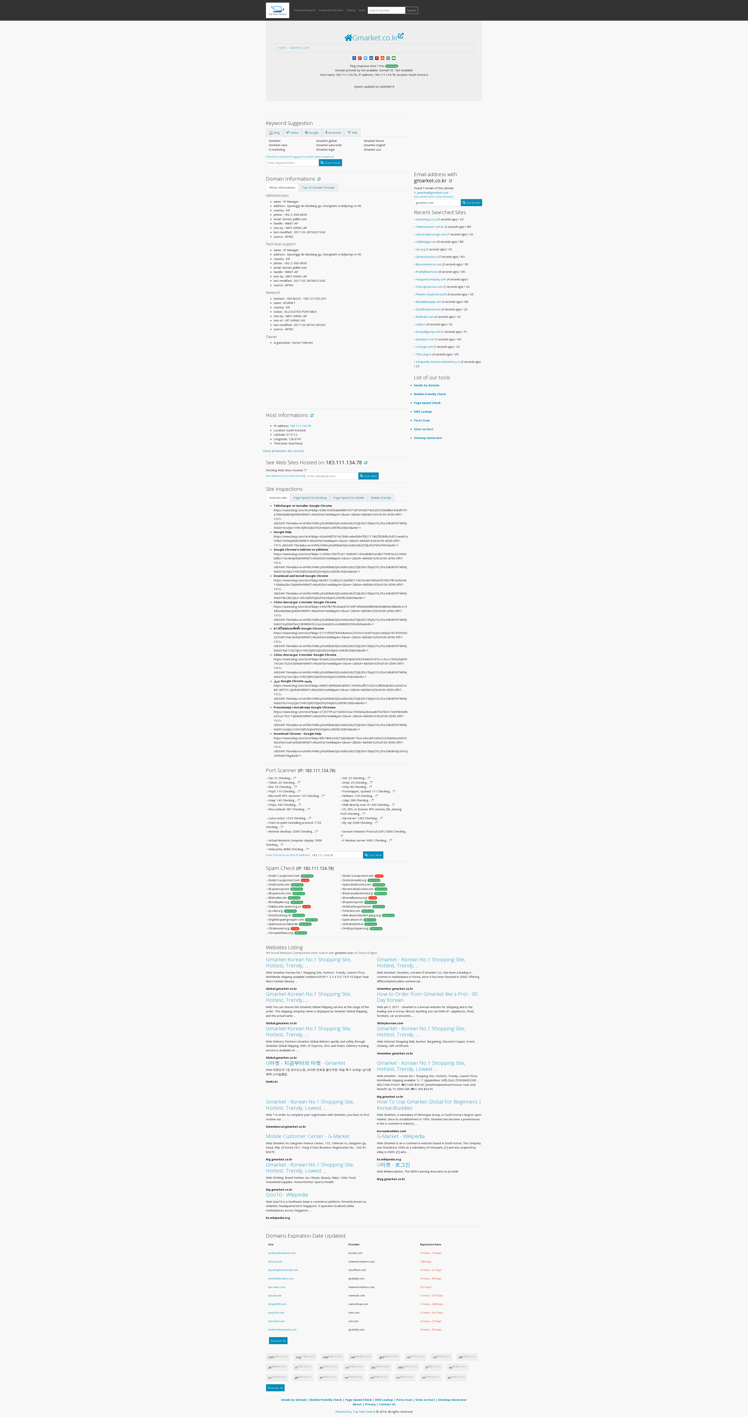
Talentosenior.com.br (430, 227)
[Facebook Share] (354, 58)
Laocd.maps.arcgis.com (431, 234)
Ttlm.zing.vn (424, 354)
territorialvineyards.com (282, 1329)
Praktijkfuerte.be (427, 272)
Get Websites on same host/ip (285, 476)
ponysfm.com (276, 1312)
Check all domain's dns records (283, 451)
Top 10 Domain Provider (318, 187)
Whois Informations (282, 187)
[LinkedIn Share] (371, 58)
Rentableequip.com (428, 302)
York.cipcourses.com (429, 287)
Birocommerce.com (429, 264)
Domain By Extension (331, 10)
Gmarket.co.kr (299, 47)
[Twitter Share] (365, 58)
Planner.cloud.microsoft (431, 294)
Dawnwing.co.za (426, 219)
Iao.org (420, 249)
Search (411, 10)
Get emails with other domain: (434, 196)
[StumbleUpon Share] (382, 58)
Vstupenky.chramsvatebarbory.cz (438, 362)
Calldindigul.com (426, 242)
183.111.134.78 (300, 426)
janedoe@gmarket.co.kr (433, 192)
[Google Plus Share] (359, 58)
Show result (332, 163)
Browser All (278, 1341)
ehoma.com (275, 1261)
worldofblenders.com (281, 1278)
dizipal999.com (277, 1304)
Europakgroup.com (428, 332)
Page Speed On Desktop (310, 498)
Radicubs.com (425, 317)
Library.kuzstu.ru (427, 257)
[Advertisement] (337, 375)
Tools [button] (361, 10)
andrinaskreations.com (282, 1253)
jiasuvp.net (274, 1295)
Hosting (350, 10)
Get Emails (473, 203)
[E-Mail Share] (393, 58)
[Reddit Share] (388, 58)
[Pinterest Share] (376, 58)
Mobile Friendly (381, 498)
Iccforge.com (424, 347)
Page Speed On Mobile (348, 498)
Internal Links (278, 498)
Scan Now (370, 476)
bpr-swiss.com (276, 1287)
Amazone (334, 132)
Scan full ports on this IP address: (288, 855)
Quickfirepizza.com (428, 309)
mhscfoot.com (276, 1321)
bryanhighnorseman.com (283, 1270)
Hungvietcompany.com (431, 279)
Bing (276, 132)
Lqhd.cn (421, 324)
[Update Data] (318, 178)
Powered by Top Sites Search (355, 1411)
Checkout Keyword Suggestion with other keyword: (300, 156)
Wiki (354, 132)
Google (313, 132)
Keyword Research (305, 10)
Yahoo (293, 132)
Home (282, 47)
